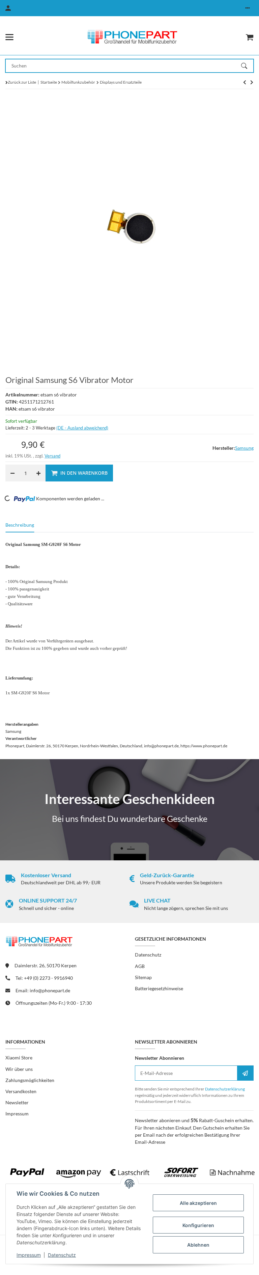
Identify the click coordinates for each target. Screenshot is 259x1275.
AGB (140, 966)
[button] (247, 8)
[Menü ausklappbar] (9, 37)
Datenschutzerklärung (225, 1088)
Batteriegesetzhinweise (159, 988)
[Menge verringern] (12, 473)
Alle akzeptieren (198, 1203)
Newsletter (17, 1102)
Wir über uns (19, 1069)
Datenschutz (62, 1255)
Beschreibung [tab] (19, 525)
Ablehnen (198, 1245)
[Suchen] (247, 66)
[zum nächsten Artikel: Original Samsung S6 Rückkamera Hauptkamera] (245, 82)
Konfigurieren (198, 1225)
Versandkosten (20, 1091)
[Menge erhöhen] (38, 473)
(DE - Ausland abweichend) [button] (82, 428)
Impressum (29, 1255)
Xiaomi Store (18, 1057)
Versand (52, 456)
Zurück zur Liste (22, 82)
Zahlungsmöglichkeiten (29, 1080)
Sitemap (143, 977)
